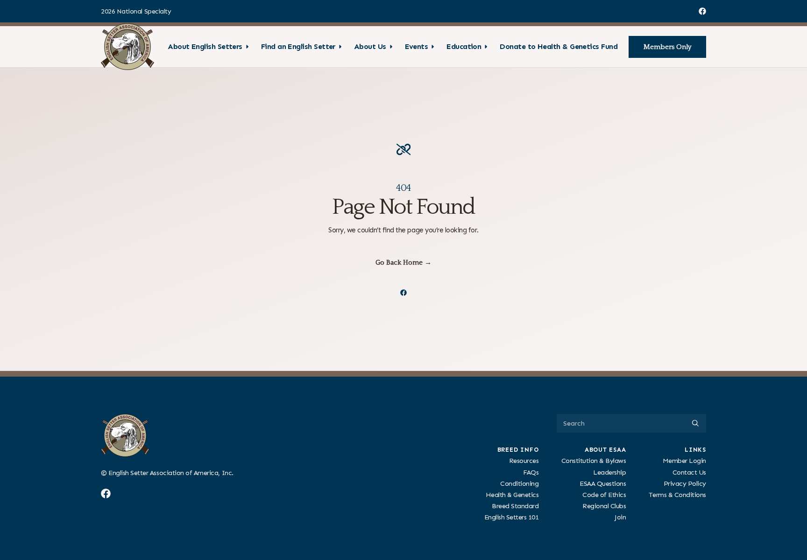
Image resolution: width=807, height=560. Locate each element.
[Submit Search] (695, 423)
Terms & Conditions (677, 494)
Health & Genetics (512, 494)
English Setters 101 (511, 517)
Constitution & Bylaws (593, 460)
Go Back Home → (403, 262)
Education (463, 46)
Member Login (684, 460)
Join (620, 517)
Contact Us (689, 472)
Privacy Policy (685, 483)
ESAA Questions (603, 483)
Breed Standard (515, 506)
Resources (524, 460)
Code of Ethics (604, 494)
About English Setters (205, 46)
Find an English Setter (298, 46)
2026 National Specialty (136, 11)
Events (416, 46)
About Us (370, 46)
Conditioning (519, 483)
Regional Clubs (604, 506)
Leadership (609, 472)
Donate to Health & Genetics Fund (558, 46)
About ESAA (605, 449)
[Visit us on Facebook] (702, 11)
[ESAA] (127, 46)
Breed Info (518, 449)
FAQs (530, 472)
